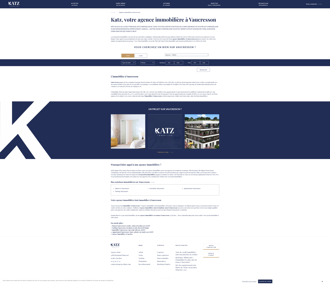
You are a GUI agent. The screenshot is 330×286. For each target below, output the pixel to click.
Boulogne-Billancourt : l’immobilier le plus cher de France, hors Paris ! (186, 260)
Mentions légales (163, 264)
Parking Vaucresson (121, 191)
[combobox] (187, 55)
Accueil (113, 12)
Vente (141, 255)
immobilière (263, 4)
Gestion (142, 258)
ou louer (74, 4)
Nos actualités (181, 245)
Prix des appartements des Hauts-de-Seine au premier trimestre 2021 (186, 267)
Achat (128, 55)
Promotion (143, 261)
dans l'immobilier (214, 4)
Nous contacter (311, 4)
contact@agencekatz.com (121, 264)
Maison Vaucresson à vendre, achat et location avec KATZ (131, 226)
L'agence (160, 252)
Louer (141, 55)
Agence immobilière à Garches (122, 234)
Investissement (144, 264)
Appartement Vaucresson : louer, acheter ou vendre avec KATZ (132, 232)
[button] (322, 281)
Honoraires (161, 261)
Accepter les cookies (265, 281)
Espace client (211, 254)
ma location (120, 4)
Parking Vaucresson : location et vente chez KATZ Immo (130, 228)
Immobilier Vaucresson (157, 188)
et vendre (166, 4)
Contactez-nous (163, 152)
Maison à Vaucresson (122, 188)
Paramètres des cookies (249, 281)
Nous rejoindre (163, 258)
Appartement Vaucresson (192, 188)
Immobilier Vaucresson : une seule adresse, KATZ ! (128, 230)
